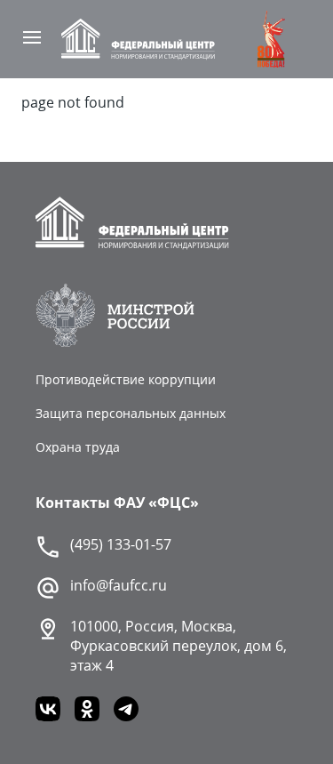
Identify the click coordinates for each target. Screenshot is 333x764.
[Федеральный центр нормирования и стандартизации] (137, 39)
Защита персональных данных (131, 413)
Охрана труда (78, 446)
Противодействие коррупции (126, 379)
